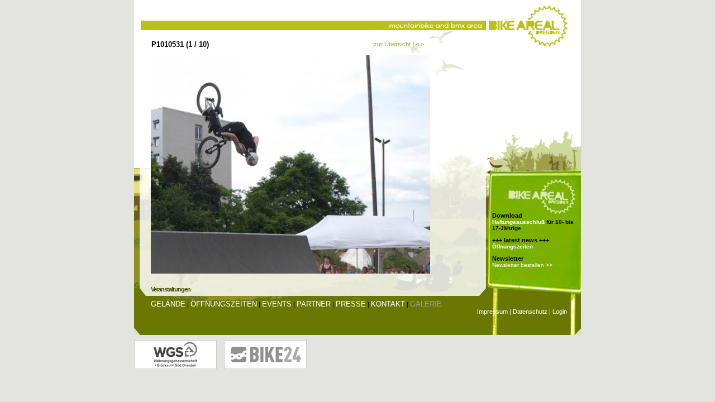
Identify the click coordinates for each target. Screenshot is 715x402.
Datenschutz (530, 311)
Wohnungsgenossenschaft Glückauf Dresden (175, 354)
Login (559, 311)
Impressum (492, 311)
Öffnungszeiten (512, 246)
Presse (351, 304)
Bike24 (265, 354)
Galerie (426, 304)
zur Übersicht (392, 44)
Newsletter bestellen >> (522, 265)
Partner (314, 304)
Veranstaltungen (170, 289)
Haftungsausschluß (518, 222)
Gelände (168, 304)
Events (277, 304)
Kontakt (388, 304)
